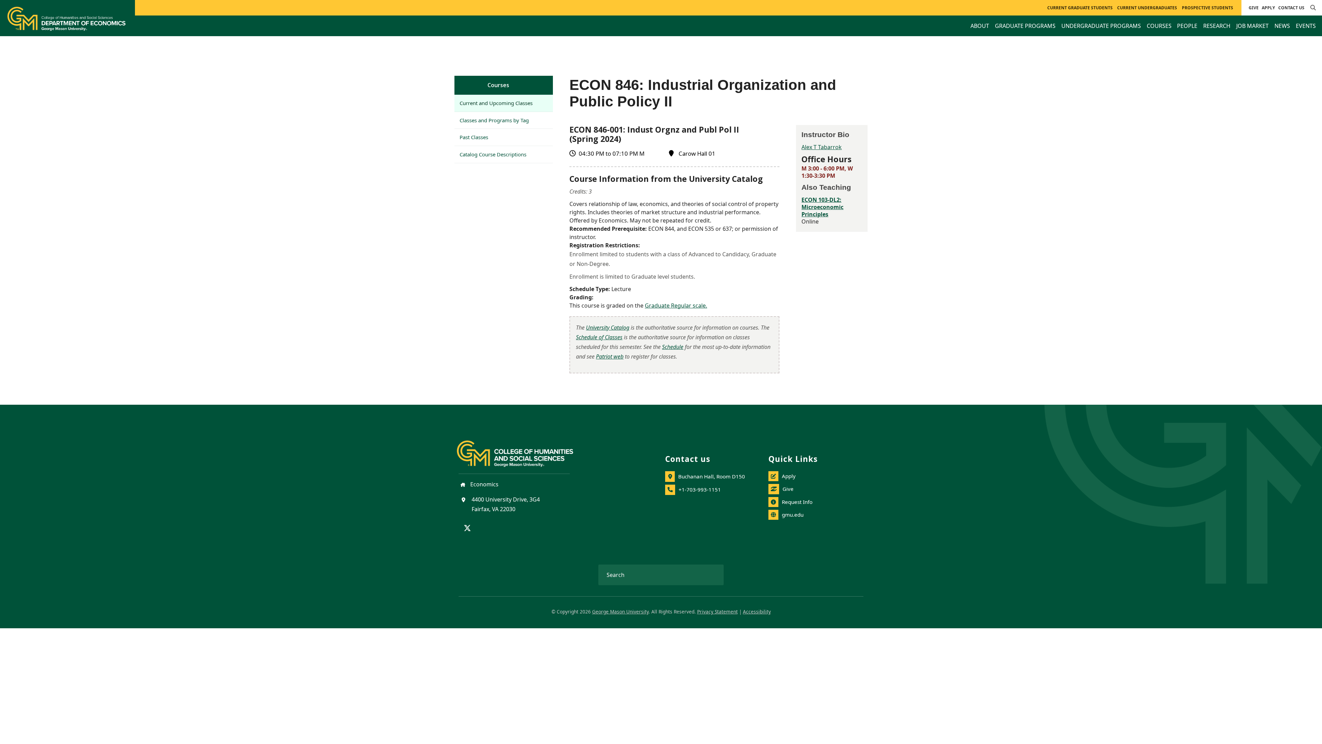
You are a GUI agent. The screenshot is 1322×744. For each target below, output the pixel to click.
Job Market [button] (1252, 26)
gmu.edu (793, 514)
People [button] (1187, 26)
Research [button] (1216, 26)
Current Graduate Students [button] (1080, 8)
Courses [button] (1159, 26)
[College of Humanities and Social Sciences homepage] (522, 450)
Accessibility (757, 611)
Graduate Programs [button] (1025, 26)
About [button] (979, 26)
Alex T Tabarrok (821, 147)
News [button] (1282, 26)
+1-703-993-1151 (700, 489)
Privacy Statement (717, 611)
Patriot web (609, 356)
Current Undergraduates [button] (1147, 8)
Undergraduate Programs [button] (1101, 26)
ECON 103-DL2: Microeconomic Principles (822, 207)
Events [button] (1306, 26)
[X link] (467, 529)
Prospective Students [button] (1207, 8)
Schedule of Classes (599, 337)
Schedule (672, 347)
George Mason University (620, 611)
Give (1254, 8)
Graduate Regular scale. (676, 305)
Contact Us (1291, 8)
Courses (498, 85)
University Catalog (607, 327)
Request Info (797, 501)
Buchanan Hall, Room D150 (711, 476)
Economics (484, 484)
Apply (1268, 8)
